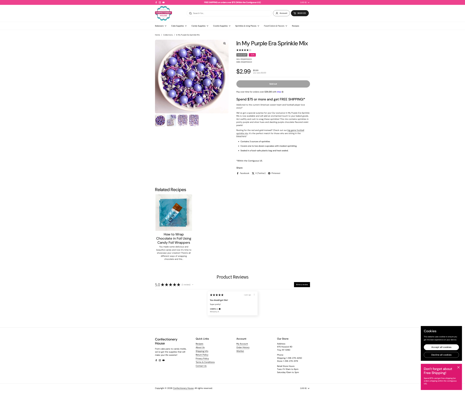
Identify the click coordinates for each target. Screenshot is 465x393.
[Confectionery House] (163, 13)
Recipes (199, 343)
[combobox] (229, 13)
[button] (300, 13)
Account (283, 13)
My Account (242, 343)
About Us (200, 347)
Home (157, 35)
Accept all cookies (441, 347)
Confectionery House (183, 388)
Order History (242, 347)
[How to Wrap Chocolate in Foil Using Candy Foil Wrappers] (173, 212)
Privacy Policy (202, 358)
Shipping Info (202, 351)
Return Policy (202, 354)
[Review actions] (254, 294)
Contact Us (201, 366)
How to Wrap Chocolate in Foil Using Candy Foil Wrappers (173, 238)
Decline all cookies (441, 354)
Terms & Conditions (205, 362)
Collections (168, 35)
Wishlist (240, 351)
